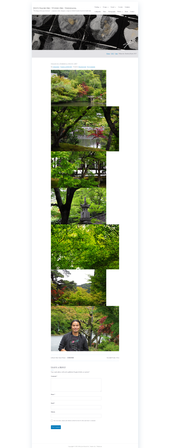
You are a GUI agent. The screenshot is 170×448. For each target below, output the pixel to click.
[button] (100, 7)
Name (53, 394)
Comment (54, 376)
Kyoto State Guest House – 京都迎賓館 (63, 358)
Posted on (66, 67)
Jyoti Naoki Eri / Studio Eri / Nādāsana (54, 8)
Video (104, 12)
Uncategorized (82, 67)
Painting (97, 7)
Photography (111, 12)
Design (105, 7)
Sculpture (127, 7)
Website (53, 412)
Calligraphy (98, 12)
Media (119, 12)
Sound (112, 7)
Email (53, 403)
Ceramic (120, 7)
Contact (132, 12)
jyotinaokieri (56, 67)
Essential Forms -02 (112, 358)
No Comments (91, 67)
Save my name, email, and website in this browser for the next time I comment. (75, 421)
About (126, 12)
